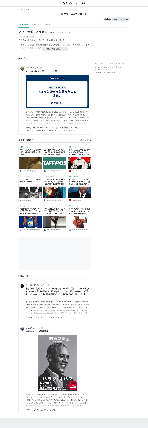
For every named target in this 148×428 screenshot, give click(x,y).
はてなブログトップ (101, 69)
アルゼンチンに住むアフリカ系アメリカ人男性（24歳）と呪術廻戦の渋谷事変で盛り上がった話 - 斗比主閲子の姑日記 (54, 181)
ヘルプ (112, 67)
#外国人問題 (64, 128)
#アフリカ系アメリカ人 (66, 130)
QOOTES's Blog (31, 68)
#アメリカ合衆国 (37, 317)
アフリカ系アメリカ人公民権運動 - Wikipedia (30, 180)
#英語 (28, 317)
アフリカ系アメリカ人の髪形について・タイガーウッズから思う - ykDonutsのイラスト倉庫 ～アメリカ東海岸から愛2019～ (79, 211)
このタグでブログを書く (120, 19)
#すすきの (55, 128)
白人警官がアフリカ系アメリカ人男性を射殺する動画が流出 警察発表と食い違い (54, 152)
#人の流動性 (30, 130)
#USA (46, 410)
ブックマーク (25, 147)
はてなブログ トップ (27, 9)
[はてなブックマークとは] (33, 140)
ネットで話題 (36, 24)
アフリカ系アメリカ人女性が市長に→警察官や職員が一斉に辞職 (30, 152)
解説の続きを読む (53, 49)
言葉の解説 (24, 24)
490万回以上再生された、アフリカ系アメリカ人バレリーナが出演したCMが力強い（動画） (54, 211)
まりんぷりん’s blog (32, 328)
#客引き (28, 128)
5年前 (41, 328)
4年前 (47, 285)
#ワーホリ (74, 128)
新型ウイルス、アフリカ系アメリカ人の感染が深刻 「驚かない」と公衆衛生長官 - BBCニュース (79, 181)
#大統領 (53, 410)
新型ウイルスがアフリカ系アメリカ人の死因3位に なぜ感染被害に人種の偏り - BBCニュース (79, 152)
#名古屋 (36, 128)
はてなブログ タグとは (102, 67)
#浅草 (48, 128)
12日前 (39, 68)
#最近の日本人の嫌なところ (46, 130)
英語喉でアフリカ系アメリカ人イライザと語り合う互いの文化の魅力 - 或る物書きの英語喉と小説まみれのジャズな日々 (30, 211)
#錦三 (42, 128)
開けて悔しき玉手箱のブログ (35, 285)
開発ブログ (119, 67)
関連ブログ (49, 24)
